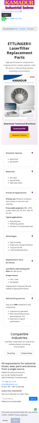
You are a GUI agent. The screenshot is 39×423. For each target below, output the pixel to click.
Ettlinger (6, 23)
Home (15, 29)
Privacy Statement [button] (21, 415)
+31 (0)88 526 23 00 (9, 382)
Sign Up (33, 399)
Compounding (26, 353)
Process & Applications (20, 192)
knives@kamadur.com (10, 384)
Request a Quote (19, 135)
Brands (22, 29)
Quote (16, 23)
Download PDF (20, 128)
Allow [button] (15, 420)
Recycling (11, 353)
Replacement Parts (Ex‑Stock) (20, 261)
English (6, 15)
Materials (20, 171)
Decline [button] (5, 420)
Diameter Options (20, 153)
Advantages (20, 236)
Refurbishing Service (20, 298)
